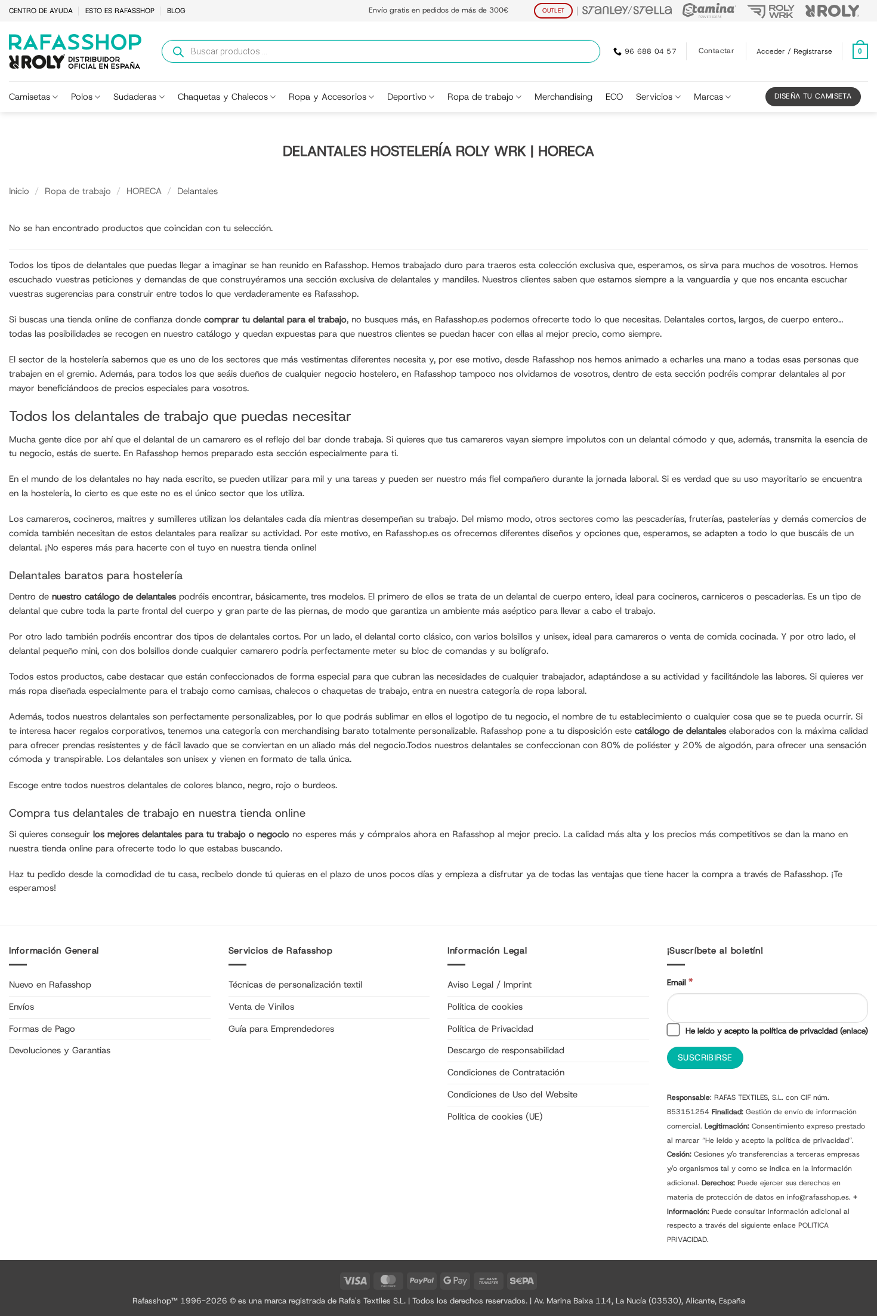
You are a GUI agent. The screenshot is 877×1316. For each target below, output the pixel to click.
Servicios (654, 97)
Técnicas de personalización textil (295, 985)
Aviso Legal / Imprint (489, 985)
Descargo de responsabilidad (505, 1050)
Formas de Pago (42, 1029)
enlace (853, 1030)
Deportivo (407, 97)
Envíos (21, 1007)
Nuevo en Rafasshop (50, 985)
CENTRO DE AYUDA (41, 11)
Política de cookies (485, 1007)
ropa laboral (560, 691)
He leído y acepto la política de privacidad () (775, 1030)
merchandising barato (325, 731)
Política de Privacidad (490, 1029)
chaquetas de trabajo (364, 691)
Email (680, 982)
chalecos (292, 691)
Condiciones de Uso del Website (512, 1094)
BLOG (176, 11)
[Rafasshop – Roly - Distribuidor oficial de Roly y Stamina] (75, 51)
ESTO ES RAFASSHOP (120, 11)
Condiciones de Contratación (505, 1072)
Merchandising (563, 97)
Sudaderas (134, 97)
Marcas (708, 97)
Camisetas (29, 97)
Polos (81, 97)
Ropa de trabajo (480, 97)
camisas (254, 691)
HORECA (144, 191)
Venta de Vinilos (261, 1007)
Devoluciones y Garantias (59, 1050)
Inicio (19, 191)
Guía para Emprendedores (281, 1029)
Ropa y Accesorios (327, 97)
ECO (614, 97)
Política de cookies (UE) (495, 1117)
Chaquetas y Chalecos (223, 97)
